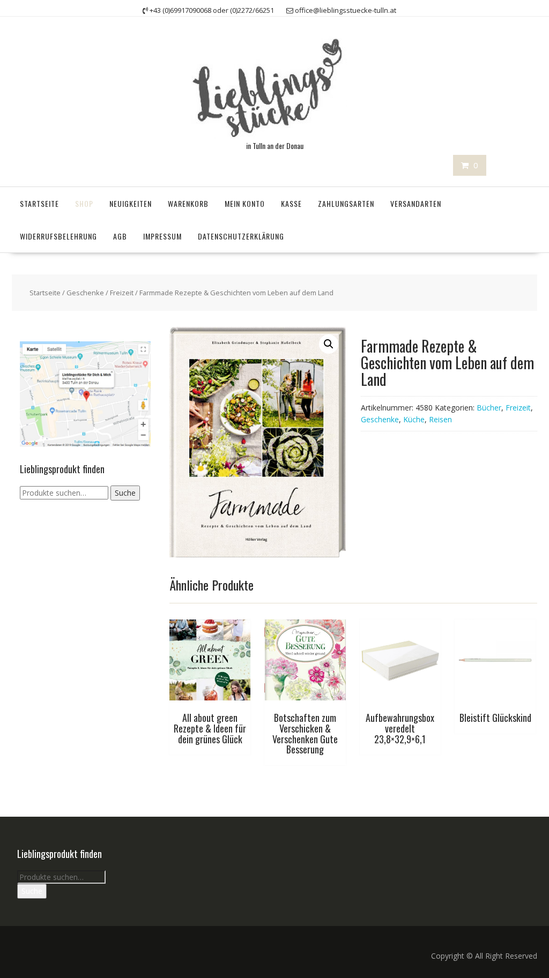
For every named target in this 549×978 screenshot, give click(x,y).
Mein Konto (245, 203)
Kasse (291, 203)
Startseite (39, 203)
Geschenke (85, 292)
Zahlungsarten (346, 203)
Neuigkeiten (130, 203)
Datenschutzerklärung (241, 236)
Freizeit (121, 292)
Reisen (440, 419)
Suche (125, 493)
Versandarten (415, 203)
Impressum (162, 236)
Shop (84, 203)
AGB (120, 236)
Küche (414, 419)
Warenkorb (188, 203)
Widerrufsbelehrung (58, 236)
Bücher (489, 407)
